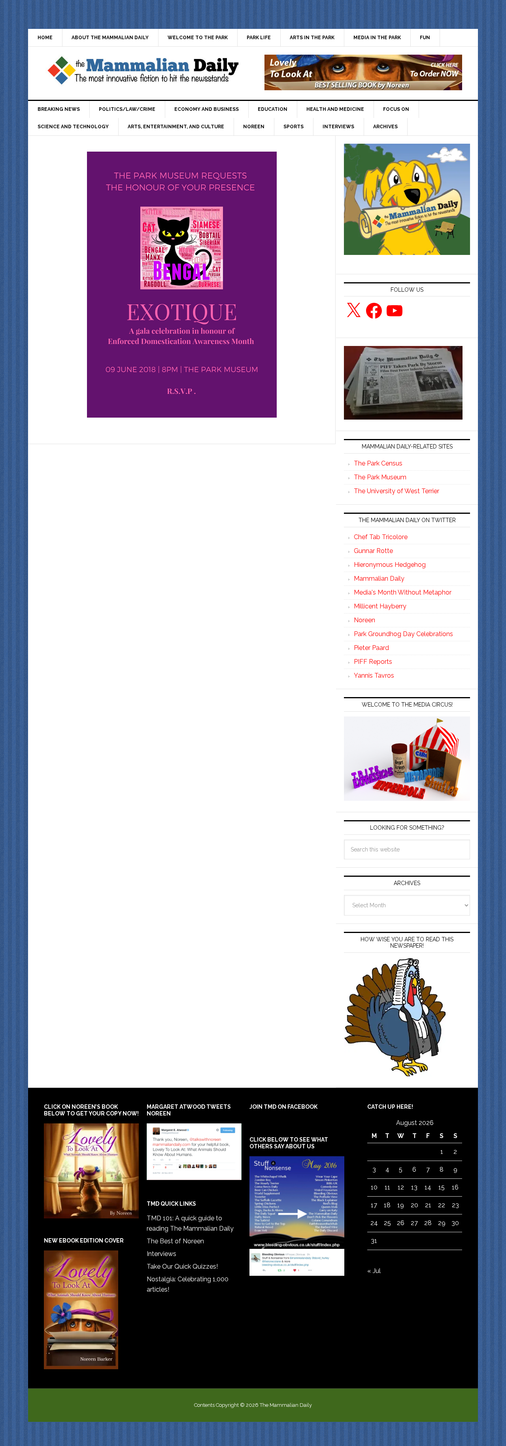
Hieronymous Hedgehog (390, 564)
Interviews (161, 1254)
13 (414, 1187)
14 (428, 1187)
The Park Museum (380, 477)
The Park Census (378, 463)
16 (455, 1187)
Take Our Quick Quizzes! (182, 1266)
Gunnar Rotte (373, 551)
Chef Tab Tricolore (381, 537)
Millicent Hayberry (380, 606)
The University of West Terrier (396, 491)
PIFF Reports (373, 661)
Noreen (364, 620)
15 (441, 1187)
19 (400, 1205)
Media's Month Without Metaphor (402, 592)
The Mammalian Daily (143, 72)
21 (428, 1205)
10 (374, 1187)
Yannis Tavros (374, 675)
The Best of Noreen (175, 1241)
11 (387, 1187)
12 (401, 1187)
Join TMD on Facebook (283, 1107)
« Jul (374, 1271)
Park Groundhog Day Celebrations (403, 634)
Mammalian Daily (379, 578)
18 (387, 1205)
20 (414, 1205)
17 (374, 1205)
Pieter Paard (371, 648)
